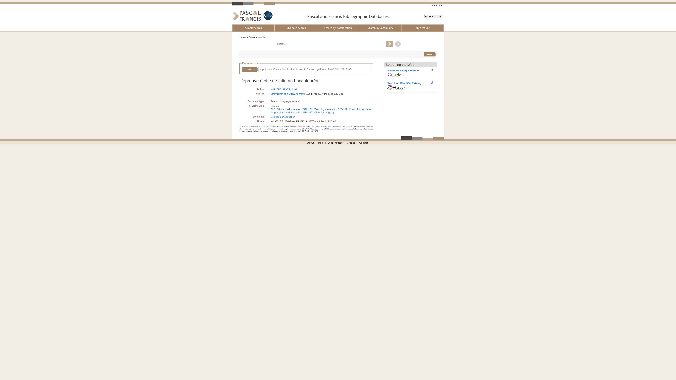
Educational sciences (288, 109)
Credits (351, 142)
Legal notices (335, 142)
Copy (249, 69)
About (310, 142)
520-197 (342, 109)
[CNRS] (267, 15)
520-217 (308, 112)
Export (430, 54)
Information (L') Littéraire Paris (288, 93)
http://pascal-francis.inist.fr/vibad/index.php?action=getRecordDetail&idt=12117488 (305, 69)
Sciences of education (283, 116)
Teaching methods (324, 109)
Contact (363, 142)
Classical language (324, 112)
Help (320, 142)
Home (242, 37)
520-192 (308, 109)
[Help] (397, 43)
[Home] (247, 16)
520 (273, 109)
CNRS (433, 5)
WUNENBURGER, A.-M (284, 89)
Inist (441, 5)
